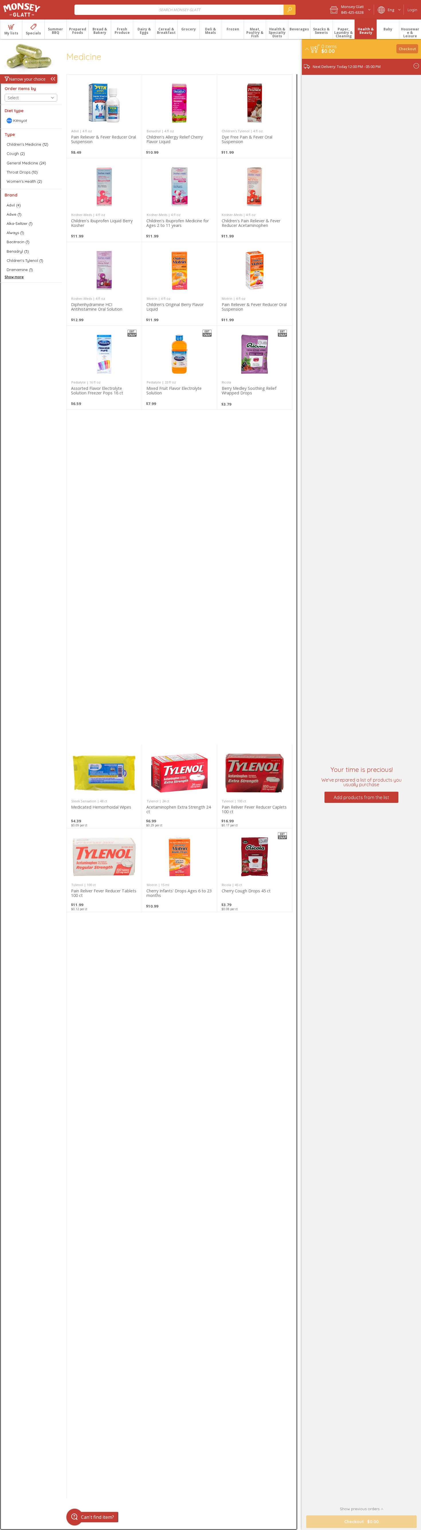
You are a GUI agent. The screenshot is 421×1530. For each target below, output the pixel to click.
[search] (290, 10)
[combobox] (185, 10)
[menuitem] (11, 29)
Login (412, 9)
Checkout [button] (407, 48)
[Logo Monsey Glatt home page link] (22, 10)
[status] (329, 46)
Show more (14, 277)
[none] (104, 116)
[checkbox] (31, 120)
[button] (350, 10)
